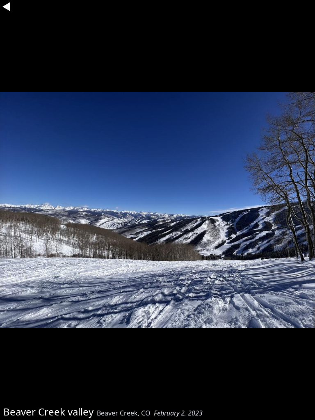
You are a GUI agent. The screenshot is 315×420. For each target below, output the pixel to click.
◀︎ (6, 6)
